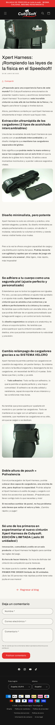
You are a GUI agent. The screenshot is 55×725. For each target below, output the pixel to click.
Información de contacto (23, 717)
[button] (5, 13)
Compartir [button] (9, 81)
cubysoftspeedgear (25, 705)
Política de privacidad (40, 709)
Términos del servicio (21, 713)
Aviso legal (39, 717)
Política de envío (38, 713)
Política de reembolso (22, 709)
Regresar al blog (29, 589)
